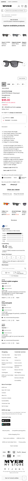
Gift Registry (18, 372)
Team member (14, 446)
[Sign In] (19, 6)
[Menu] (2, 10)
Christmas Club (6, 403)
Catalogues (5, 372)
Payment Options (6, 357)
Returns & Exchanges (7, 367)
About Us (4, 395)
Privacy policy (22, 442)
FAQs (16, 357)
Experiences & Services (18, 366)
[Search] (25, 10)
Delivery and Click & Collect (7, 363)
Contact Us (18, 360)
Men (3, 14)
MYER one (4, 387)
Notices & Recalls (19, 378)
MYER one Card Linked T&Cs (9, 442)
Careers (4, 392)
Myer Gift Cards (6, 390)
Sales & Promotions (20, 375)
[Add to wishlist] (24, 478)
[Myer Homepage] (7, 7)
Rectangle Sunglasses (7, 16)
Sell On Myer (5, 406)
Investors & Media (6, 398)
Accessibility (18, 380)
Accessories (7, 14)
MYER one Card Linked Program (7, 375)
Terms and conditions (9, 438)
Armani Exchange (7, 91)
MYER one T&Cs (21, 438)
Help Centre (18, 355)
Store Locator (18, 363)
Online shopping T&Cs (14, 434)
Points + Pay (5, 360)
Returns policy (6, 430)
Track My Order (6, 355)
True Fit (4, 370)
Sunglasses (13, 14)
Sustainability (5, 400)
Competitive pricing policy (18, 430)
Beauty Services (19, 370)
